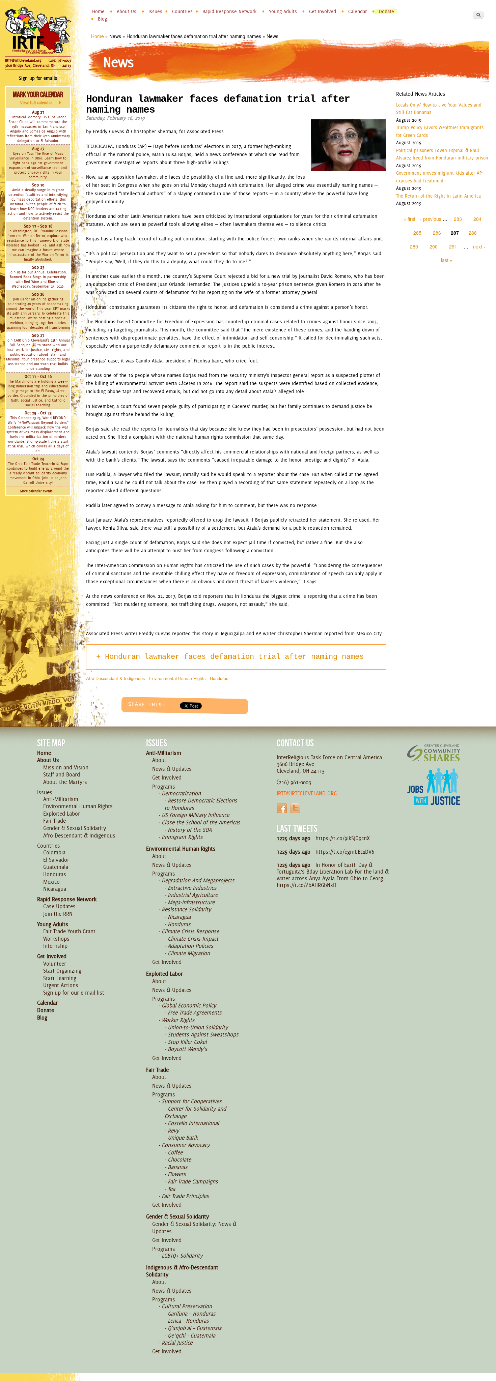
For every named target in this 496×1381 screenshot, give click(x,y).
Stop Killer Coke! (187, 1041)
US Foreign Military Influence (195, 815)
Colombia (54, 852)
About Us (126, 11)
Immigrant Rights (182, 836)
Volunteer (54, 963)
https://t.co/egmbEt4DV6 (344, 851)
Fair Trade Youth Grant (69, 931)
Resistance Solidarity (186, 909)
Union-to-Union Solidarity (198, 1027)
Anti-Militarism (60, 799)
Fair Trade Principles (185, 1196)
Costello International (193, 1123)
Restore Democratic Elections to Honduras (200, 804)
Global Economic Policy (189, 1005)
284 (477, 218)
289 (414, 246)
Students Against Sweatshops (203, 1034)
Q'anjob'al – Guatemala (194, 1328)
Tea (171, 1188)
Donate (386, 11)
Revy (173, 1130)
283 (458, 218)
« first (409, 218)
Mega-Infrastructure (191, 902)
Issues (155, 11)
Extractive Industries (192, 887)
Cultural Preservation (187, 1306)
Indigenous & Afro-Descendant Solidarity (182, 1271)
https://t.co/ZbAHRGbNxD (306, 885)
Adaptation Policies (190, 945)
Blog (102, 19)
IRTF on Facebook (282, 808)
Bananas (178, 1167)
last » (446, 260)
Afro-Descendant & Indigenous (115, 678)
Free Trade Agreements (195, 1012)
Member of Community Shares (433, 752)
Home (98, 11)
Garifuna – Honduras (192, 1313)
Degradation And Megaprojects (198, 880)
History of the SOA (190, 829)
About (159, 760)
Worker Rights (178, 1020)
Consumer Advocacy (186, 1145)
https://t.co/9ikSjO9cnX (342, 838)
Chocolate (179, 1159)
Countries (182, 11)
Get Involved (322, 11)
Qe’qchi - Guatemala (191, 1335)
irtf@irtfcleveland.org (307, 793)
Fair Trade (54, 820)
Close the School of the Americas (201, 822)
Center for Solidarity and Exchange (195, 1112)
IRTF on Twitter (295, 808)
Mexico (51, 881)
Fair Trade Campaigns (193, 1181)
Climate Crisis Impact (193, 938)
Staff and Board (61, 774)
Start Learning (59, 978)
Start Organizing (62, 970)
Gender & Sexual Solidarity (74, 828)
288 (473, 232)
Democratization (181, 793)
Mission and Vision (65, 767)
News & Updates (172, 768)
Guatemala (55, 866)
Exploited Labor (61, 813)
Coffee (175, 1152)
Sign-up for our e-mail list (73, 992)
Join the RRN (58, 913)
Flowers (177, 1174)
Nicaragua (54, 888)
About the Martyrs (65, 781)
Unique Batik (183, 1137)
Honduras (219, 678)
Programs (163, 786)
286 (437, 232)
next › (479, 246)
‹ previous (430, 218)
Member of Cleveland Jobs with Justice (433, 795)
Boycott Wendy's (187, 1049)
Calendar (357, 11)
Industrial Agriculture (193, 894)
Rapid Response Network (229, 11)
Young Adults (283, 11)
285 (417, 232)
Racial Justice (177, 1342)
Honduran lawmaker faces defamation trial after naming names (234, 657)
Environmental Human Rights (177, 678)
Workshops (56, 938)
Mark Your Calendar (38, 97)
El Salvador (56, 859)
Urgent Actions (60, 985)
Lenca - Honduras (188, 1320)
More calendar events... (38, 491)
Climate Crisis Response (190, 931)
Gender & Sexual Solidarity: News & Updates (194, 1228)
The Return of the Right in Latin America (438, 196)
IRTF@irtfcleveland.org (23, 60)
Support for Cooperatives (192, 1101)
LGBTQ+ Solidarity (182, 1255)
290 (434, 246)
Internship (55, 945)
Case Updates (59, 906)
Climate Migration (189, 953)
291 (453, 246)
